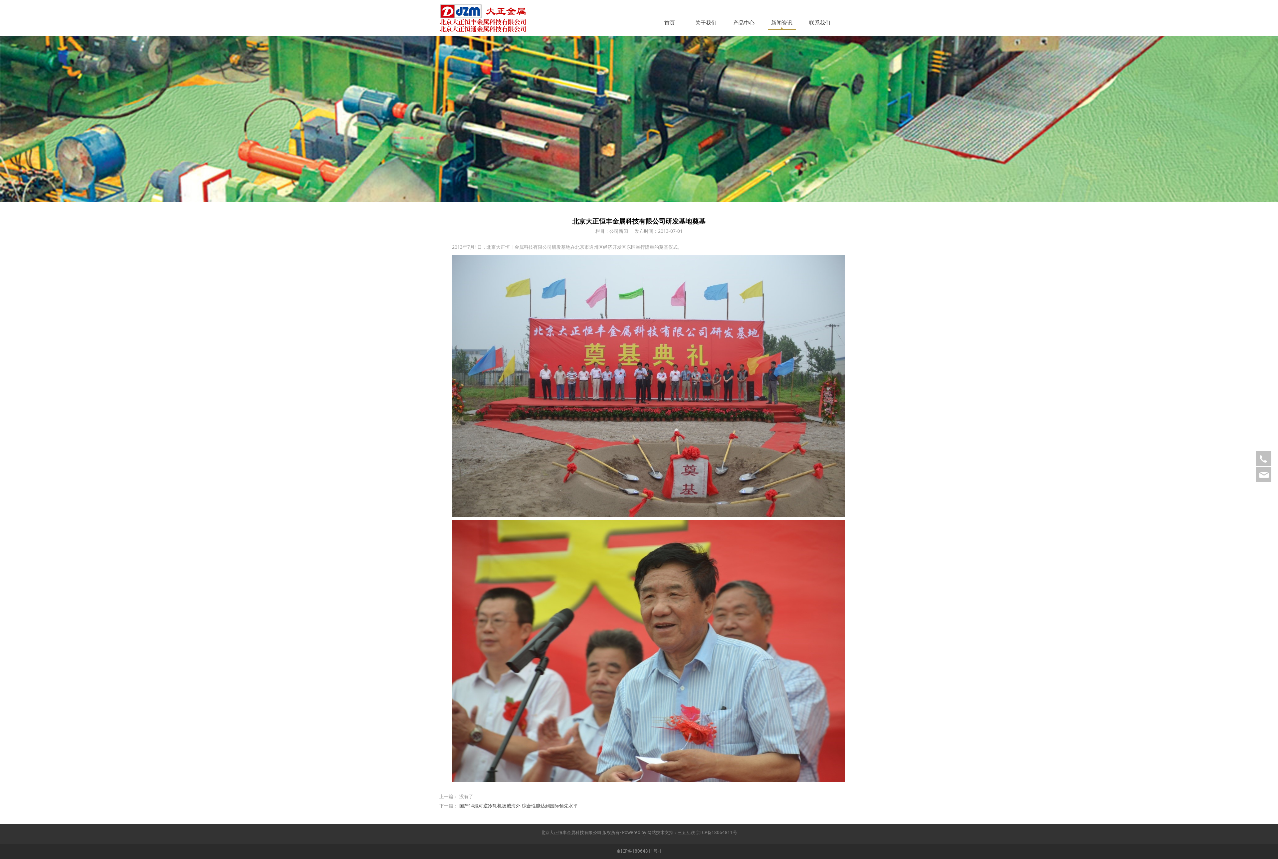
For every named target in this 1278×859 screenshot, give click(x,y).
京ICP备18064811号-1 (639, 851)
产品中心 (743, 22)
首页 (669, 22)
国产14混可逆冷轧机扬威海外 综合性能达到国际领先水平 (518, 805)
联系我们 (819, 22)
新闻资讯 (781, 22)
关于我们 (706, 22)
